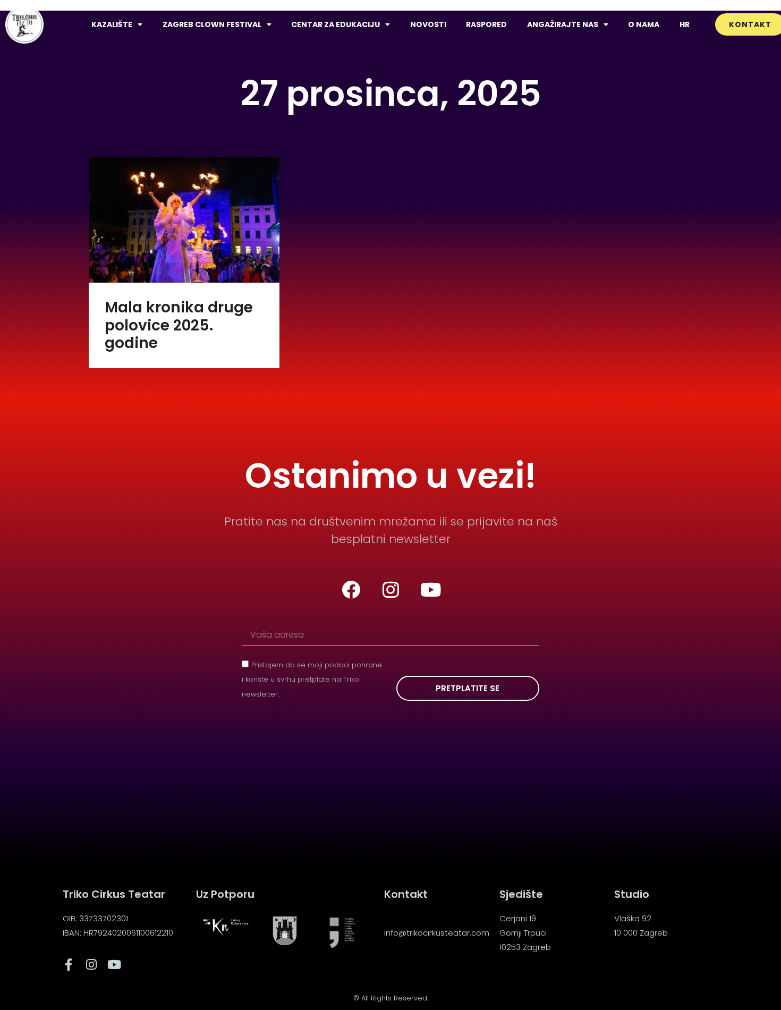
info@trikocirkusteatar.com (436, 932)
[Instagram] (390, 589)
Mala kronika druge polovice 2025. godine (179, 325)
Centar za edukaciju (335, 24)
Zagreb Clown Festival (212, 24)
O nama (643, 24)
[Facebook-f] (69, 964)
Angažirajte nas (562, 24)
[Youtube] (430, 589)
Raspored (486, 24)
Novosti (428, 24)
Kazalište (111, 24)
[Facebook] (350, 589)
